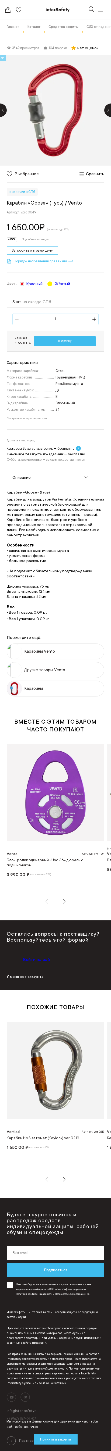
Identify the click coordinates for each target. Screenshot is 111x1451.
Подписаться (55, 1270)
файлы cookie (42, 1421)
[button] (47, 901)
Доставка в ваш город (20, 440)
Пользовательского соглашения (72, 1294)
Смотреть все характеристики (27, 418)
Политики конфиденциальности (34, 1294)
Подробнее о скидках (36, 239)
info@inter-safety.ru (22, 1411)
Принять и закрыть (55, 1439)
